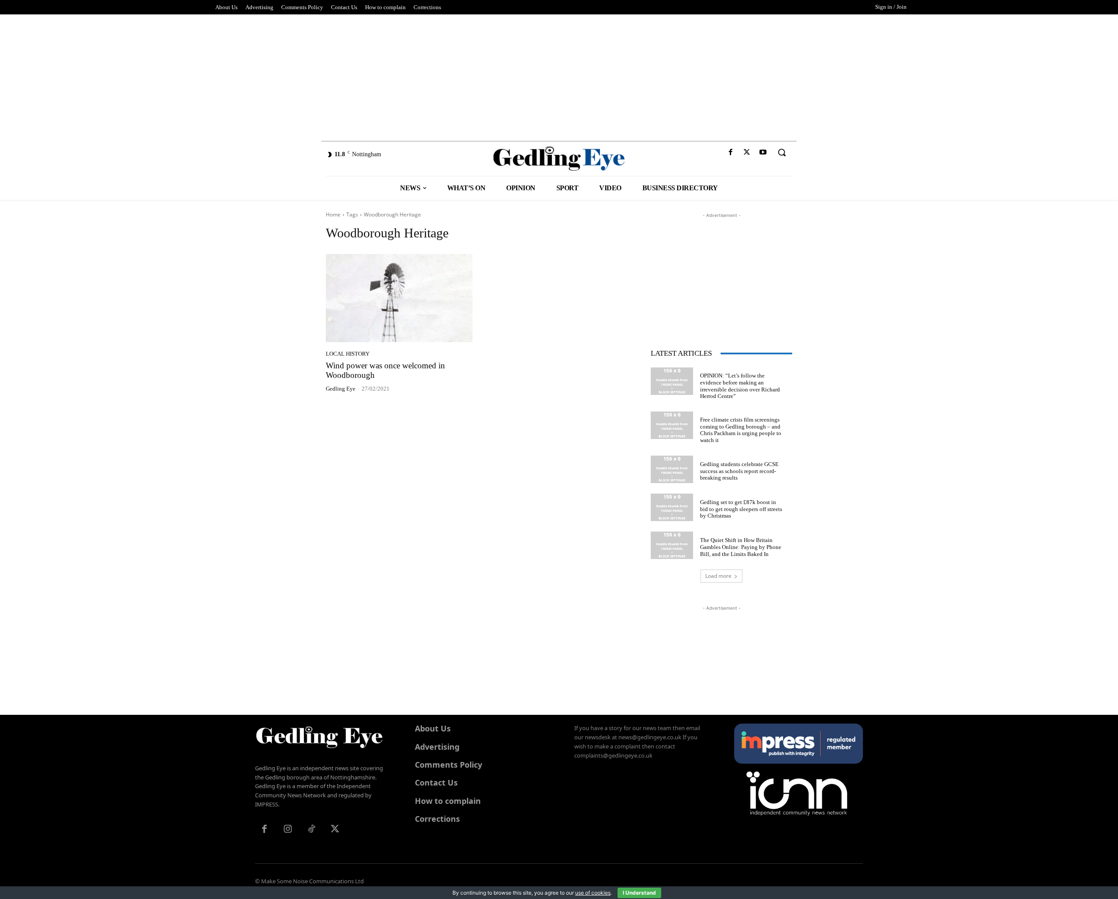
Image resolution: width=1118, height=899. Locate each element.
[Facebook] (730, 152)
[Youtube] (763, 152)
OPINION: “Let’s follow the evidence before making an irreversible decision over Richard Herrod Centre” (740, 385)
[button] (781, 152)
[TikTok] (311, 829)
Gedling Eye (340, 388)
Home (333, 214)
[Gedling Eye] (559, 159)
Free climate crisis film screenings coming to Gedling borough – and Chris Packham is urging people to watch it (740, 429)
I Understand (639, 892)
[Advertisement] (559, 75)
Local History (347, 354)
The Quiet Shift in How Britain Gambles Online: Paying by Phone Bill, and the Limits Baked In (740, 547)
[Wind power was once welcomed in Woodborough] (399, 298)
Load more (718, 576)
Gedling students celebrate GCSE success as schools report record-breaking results (739, 471)
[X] (747, 152)
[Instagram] (288, 829)
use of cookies (593, 892)
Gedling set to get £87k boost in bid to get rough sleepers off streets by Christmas (741, 509)
